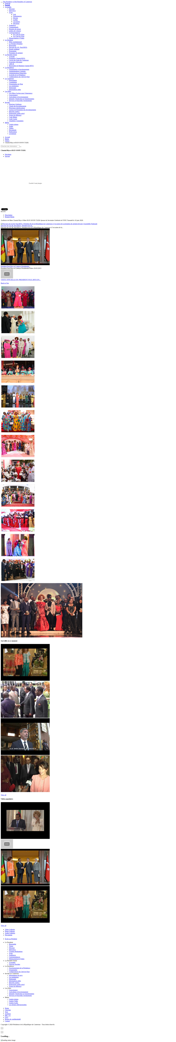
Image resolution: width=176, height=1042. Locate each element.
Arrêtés (15, 20)
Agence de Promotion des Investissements (22, 110)
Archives (8, 1014)
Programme (12, 51)
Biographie (12, 45)
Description (8, 215)
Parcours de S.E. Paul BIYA (18, 47)
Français (7, 3)
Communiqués (13, 27)
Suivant (7, 156)
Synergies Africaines (15, 62)
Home (7, 1008)
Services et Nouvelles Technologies (20, 100)
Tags (6, 1012)
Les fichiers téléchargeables (18, 1005)
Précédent (8, 154)
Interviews (12, 11)
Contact (7, 1021)
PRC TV (8, 1015)
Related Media (9, 217)
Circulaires (16, 22)
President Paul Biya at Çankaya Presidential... (15, 266)
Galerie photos (13, 124)
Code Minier (13, 117)
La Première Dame (11, 55)
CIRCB (11, 64)
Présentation (13, 80)
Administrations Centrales (17, 71)
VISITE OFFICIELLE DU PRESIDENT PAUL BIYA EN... (21, 280)
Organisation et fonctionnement (19, 69)
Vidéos (11, 128)
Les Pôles (8, 91)
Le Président (9, 40)
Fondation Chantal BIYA (17, 58)
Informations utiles (15, 89)
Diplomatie (12, 88)
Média (7, 122)
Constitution (13, 82)
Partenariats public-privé (17, 113)
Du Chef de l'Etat (18, 34)
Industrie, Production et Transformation (21, 99)
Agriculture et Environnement (18, 97)
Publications (13, 132)
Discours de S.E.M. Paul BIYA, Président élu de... (17, 225)
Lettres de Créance (15, 31)
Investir (7, 102)
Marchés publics (14, 111)
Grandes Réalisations (16, 951)
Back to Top (5, 283)
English (7, 5)
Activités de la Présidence (17, 75)
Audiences (12, 25)
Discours (12, 9)
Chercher (8, 1010)
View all (3, 795)
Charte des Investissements (17, 106)
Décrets (15, 18)
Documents (12, 130)
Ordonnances (17, 16)
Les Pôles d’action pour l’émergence (20, 93)
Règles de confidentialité (13, 1019)
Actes (11, 12)
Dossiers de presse (15, 29)
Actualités (8, 7)
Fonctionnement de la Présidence (19, 968)
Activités (12, 56)
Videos (7, 141)
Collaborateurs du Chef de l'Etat (19, 77)
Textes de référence (15, 115)
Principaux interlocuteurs (17, 108)
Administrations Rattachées (17, 73)
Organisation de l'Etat (16, 84)
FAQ (6, 1017)
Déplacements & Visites (16, 959)
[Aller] (20, 146)
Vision (11, 946)
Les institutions (14, 86)
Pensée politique (14, 49)
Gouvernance (13, 95)
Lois (14, 14)
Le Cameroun (9, 78)
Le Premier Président (15, 44)
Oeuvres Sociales (14, 964)
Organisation (13, 970)
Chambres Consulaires (16, 121)
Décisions (16, 23)
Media (7, 139)
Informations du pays (16, 975)
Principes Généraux (15, 104)
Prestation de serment (16, 53)
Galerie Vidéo (13, 1001)
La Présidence (9, 67)
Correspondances (14, 33)
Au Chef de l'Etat (18, 36)
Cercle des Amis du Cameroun (19, 60)
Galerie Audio (13, 1003)
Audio (11, 126)
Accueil (7, 137)
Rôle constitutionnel (15, 42)
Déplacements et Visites (16, 38)
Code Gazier (13, 119)
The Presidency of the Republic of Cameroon (17, 2)
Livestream (12, 134)
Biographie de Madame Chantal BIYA (21, 66)
